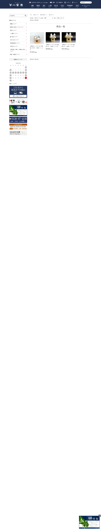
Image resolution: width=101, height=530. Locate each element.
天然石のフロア (14, 46)
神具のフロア (36, 14)
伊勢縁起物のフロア (15, 43)
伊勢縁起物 (70, 6)
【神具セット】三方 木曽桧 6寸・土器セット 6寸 (68, 45)
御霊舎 (38, 6)
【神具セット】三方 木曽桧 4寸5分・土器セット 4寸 (36, 47)
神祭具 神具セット (43, 14)
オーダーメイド (86, 6)
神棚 (32, 6)
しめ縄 (49, 6)
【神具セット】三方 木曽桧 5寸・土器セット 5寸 (52, 45)
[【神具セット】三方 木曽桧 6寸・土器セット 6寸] (69, 37)
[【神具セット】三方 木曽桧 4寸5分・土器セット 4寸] (37, 38)
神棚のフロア (13, 24)
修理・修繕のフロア (15, 54)
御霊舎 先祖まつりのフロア (16, 27)
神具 (43, 6)
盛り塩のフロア (14, 36)
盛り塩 (56, 6)
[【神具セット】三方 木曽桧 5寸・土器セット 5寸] (53, 37)
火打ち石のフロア (14, 40)
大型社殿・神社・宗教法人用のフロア (17, 50)
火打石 (62, 6)
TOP (31, 14)
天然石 (77, 6)
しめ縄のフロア (14, 33)
